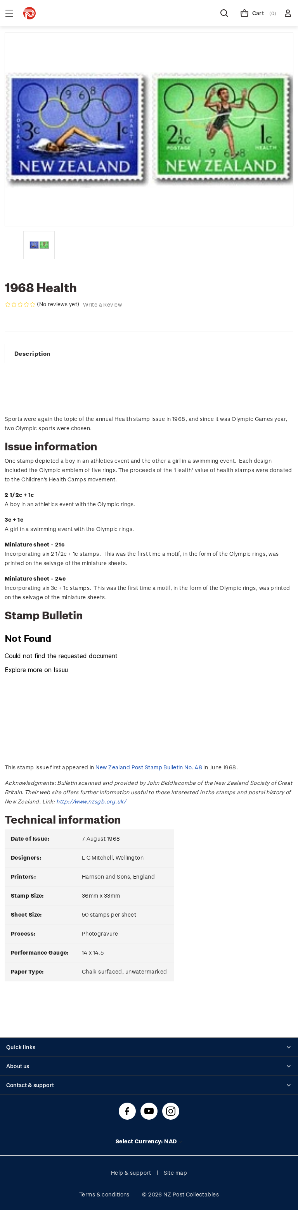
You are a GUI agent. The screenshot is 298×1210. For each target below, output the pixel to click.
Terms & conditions (104, 1194)
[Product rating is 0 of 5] (20, 305)
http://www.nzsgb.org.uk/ (91, 801)
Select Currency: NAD (147, 1141)
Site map (175, 1172)
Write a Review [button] (102, 304)
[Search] (224, 13)
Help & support (131, 1172)
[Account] (288, 13)
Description (32, 353)
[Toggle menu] (9, 13)
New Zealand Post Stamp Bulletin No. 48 (148, 767)
